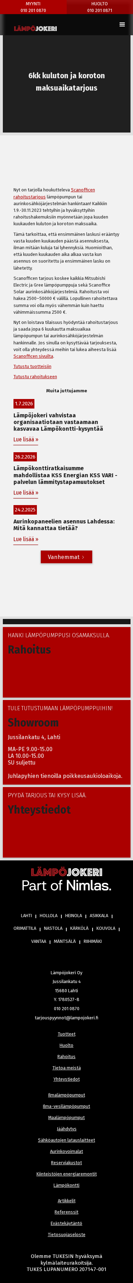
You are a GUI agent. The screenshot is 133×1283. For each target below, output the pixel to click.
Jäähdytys (67, 1128)
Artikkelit (67, 1200)
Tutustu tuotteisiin (32, 366)
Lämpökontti (66, 1185)
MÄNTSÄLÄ (65, 941)
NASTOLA (53, 928)
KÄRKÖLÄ (79, 928)
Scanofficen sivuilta (33, 356)
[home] (35, 28)
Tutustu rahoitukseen (35, 376)
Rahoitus (66, 1056)
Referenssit (66, 1212)
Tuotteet (67, 1034)
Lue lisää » (25, 439)
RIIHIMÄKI (93, 941)
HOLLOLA (48, 915)
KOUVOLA (105, 928)
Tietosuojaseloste (66, 1234)
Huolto (66, 1045)
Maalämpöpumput (66, 1117)
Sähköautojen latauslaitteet (66, 1140)
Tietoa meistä (66, 1067)
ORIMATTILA (24, 928)
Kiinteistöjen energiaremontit (67, 1174)
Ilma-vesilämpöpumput (66, 1106)
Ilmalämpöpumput (66, 1095)
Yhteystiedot (67, 1079)
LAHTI (26, 915)
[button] (122, 24)
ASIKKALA (99, 915)
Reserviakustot (66, 1162)
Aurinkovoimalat (66, 1151)
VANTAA (38, 941)
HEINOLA (73, 915)
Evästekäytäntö (66, 1223)
